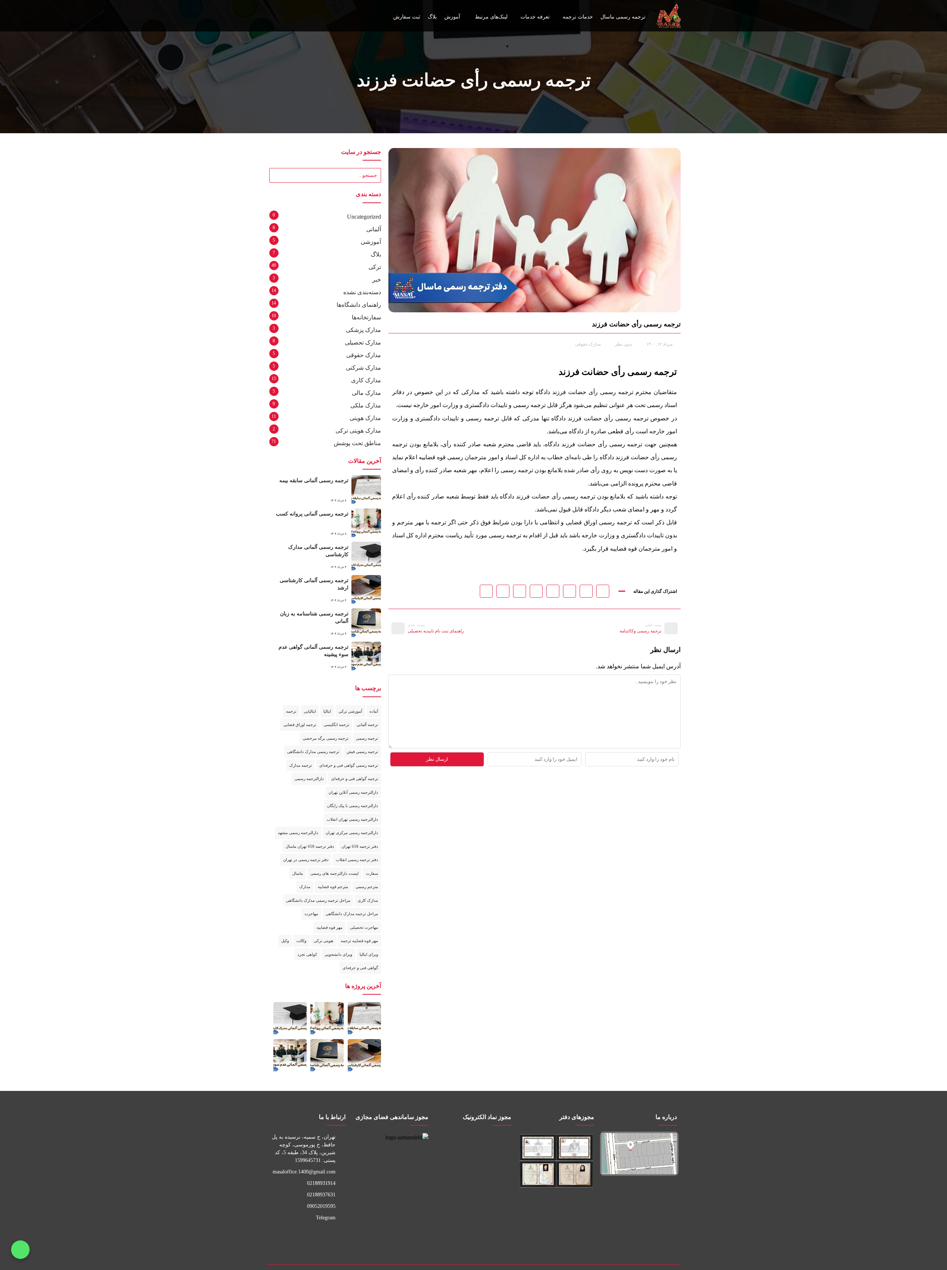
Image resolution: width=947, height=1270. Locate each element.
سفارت (372, 873)
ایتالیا (327, 711)
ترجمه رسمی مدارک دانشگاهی (313, 751)
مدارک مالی (366, 393)
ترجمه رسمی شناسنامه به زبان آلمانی (315, 617)
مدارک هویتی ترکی (358, 430)
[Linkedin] (437, 1236)
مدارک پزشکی (363, 330)
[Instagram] (303, 16)
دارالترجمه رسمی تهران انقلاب (352, 819)
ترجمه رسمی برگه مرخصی (325, 738)
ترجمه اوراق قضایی (299, 724)
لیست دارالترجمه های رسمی (334, 873)
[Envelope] (290, 16)
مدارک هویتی (365, 418)
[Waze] (413, 1236)
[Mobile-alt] (461, 1236)
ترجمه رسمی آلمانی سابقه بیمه (315, 480)
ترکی (374, 267)
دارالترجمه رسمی (309, 778)
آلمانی (373, 229)
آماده (374, 711)
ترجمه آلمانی (367, 724)
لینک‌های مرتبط (491, 17)
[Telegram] (315, 16)
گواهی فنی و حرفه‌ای (360, 967)
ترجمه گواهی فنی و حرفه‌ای (354, 778)
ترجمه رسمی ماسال (623, 17)
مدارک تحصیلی (363, 342)
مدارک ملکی (365, 405)
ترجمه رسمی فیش (362, 751)
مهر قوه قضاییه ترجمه (359, 940)
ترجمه (291, 711)
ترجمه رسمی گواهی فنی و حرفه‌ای (348, 765)
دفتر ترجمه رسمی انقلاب (357, 859)
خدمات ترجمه (578, 17)
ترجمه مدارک (300, 765)
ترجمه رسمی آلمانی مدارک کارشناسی (319, 550)
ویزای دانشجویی (338, 954)
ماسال (297, 873)
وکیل (285, 940)
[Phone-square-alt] (485, 1236)
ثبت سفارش (406, 17)
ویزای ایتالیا (369, 954)
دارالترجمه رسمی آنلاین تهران (353, 792)
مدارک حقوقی (588, 344)
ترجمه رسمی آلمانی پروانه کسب (313, 514)
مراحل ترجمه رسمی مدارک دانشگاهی (318, 900)
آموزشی (371, 242)
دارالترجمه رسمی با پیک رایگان (352, 805)
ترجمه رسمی (367, 738)
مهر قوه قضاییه (330, 927)
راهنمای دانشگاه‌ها (359, 305)
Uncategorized (364, 217)
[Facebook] (389, 1236)
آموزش (452, 17)
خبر (376, 279)
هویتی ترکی (323, 940)
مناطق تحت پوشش (357, 443)
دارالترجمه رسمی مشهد (298, 832)
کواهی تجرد (307, 954)
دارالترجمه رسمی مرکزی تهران (352, 832)
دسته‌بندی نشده (362, 292)
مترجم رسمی (366, 886)
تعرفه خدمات (535, 17)
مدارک (304, 886)
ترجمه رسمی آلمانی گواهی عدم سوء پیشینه (314, 650)
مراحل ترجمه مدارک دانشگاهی (352, 913)
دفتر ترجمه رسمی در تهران (305, 859)
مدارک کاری (366, 380)
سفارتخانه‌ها (366, 317)
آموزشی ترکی (350, 711)
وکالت (301, 940)
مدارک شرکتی (363, 367)
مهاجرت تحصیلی (364, 927)
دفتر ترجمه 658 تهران (359, 846)
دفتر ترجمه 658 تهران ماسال (310, 846)
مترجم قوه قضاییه (333, 886)
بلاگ (432, 17)
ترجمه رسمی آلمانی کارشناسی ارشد (310, 580)
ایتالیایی (310, 711)
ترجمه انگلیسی (336, 724)
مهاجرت (311, 913)
